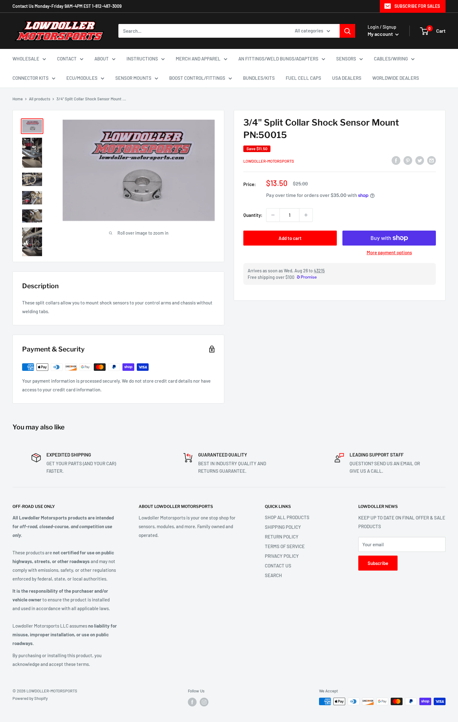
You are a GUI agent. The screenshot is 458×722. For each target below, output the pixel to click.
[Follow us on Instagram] (204, 702)
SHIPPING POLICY (283, 527)
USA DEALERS (346, 78)
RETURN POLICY (281, 536)
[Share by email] (431, 160)
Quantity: (252, 215)
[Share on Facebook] (396, 160)
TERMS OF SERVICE (285, 546)
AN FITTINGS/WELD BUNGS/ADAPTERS (278, 58)
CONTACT (67, 58)
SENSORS (346, 58)
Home (17, 98)
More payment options (389, 252)
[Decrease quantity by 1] (272, 215)
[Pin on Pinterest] (407, 160)
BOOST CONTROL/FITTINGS (197, 78)
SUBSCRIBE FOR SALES (417, 6)
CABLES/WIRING (391, 58)
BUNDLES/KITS (259, 78)
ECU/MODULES (82, 78)
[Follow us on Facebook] (192, 702)
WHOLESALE (25, 58)
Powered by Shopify (30, 698)
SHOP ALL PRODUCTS (287, 517)
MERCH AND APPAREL (198, 58)
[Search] (347, 31)
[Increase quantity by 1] (305, 215)
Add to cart (290, 238)
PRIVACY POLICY (282, 556)
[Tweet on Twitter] (419, 160)
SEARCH (273, 575)
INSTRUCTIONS (142, 58)
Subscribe (378, 563)
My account (381, 34)
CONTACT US (278, 565)
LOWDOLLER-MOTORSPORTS (268, 161)
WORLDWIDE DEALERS (395, 78)
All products (39, 98)
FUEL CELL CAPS (303, 78)
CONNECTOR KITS (30, 78)
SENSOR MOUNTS (133, 78)
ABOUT (101, 58)
